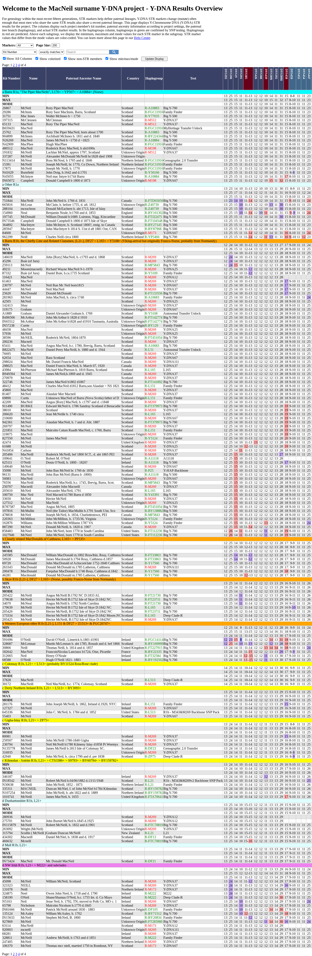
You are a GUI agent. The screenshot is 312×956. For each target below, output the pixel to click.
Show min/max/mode (124, 59)
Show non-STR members (85, 59)
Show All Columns (19, 58)
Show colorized (49, 59)
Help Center (142, 38)
